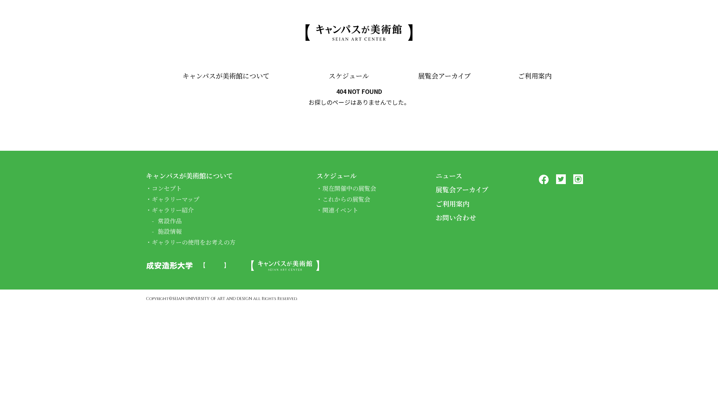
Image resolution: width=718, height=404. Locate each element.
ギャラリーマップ (175, 199)
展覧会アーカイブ (444, 75)
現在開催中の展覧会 (349, 188)
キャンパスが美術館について (226, 75)
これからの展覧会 (346, 199)
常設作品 (170, 221)
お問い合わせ (456, 217)
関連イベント (340, 210)
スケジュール (349, 75)
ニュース (449, 175)
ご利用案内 (535, 75)
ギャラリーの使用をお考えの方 (194, 242)
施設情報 (170, 231)
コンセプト (167, 188)
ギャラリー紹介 (173, 210)
